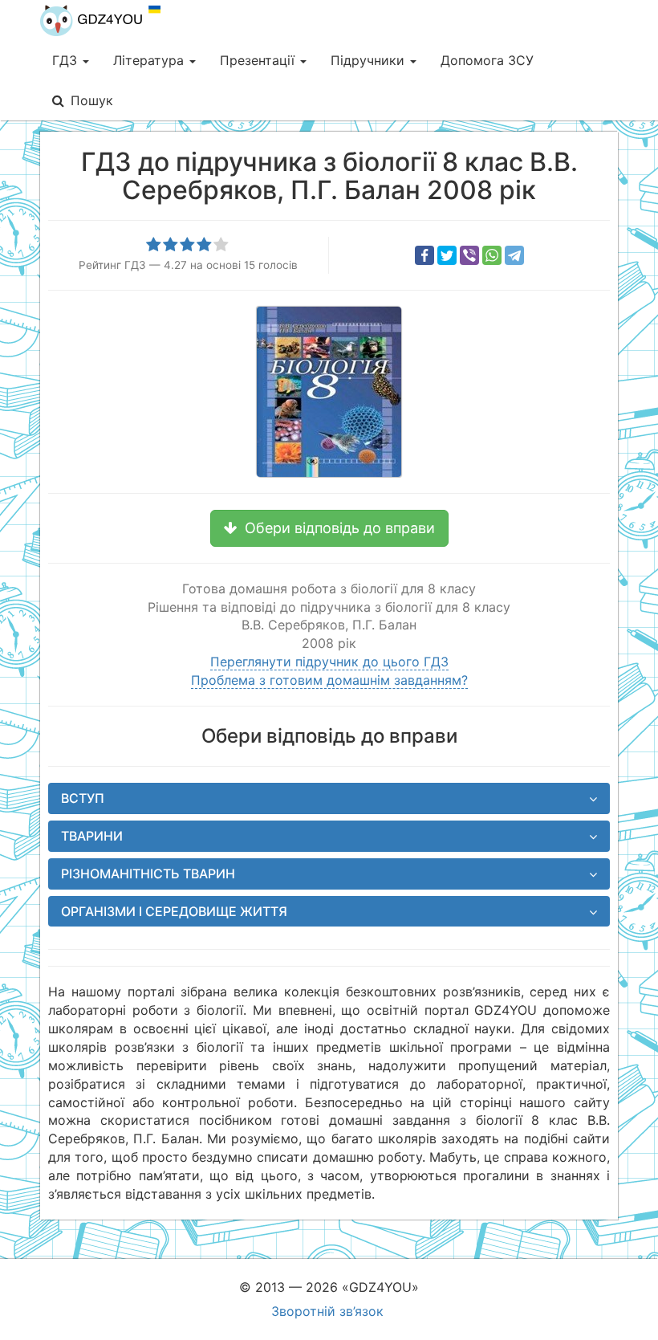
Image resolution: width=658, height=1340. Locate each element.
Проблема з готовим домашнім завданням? (329, 680)
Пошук (92, 100)
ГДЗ (66, 60)
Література (150, 60)
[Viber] (469, 255)
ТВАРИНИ (92, 836)
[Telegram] (514, 255)
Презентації (259, 60)
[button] (329, 528)
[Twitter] (447, 255)
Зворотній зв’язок (327, 1311)
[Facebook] (424, 255)
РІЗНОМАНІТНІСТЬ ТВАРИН (148, 874)
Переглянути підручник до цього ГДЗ (329, 662)
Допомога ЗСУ (487, 60)
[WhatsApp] (492, 255)
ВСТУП (82, 798)
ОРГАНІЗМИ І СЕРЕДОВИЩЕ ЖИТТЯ (174, 911)
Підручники (369, 60)
